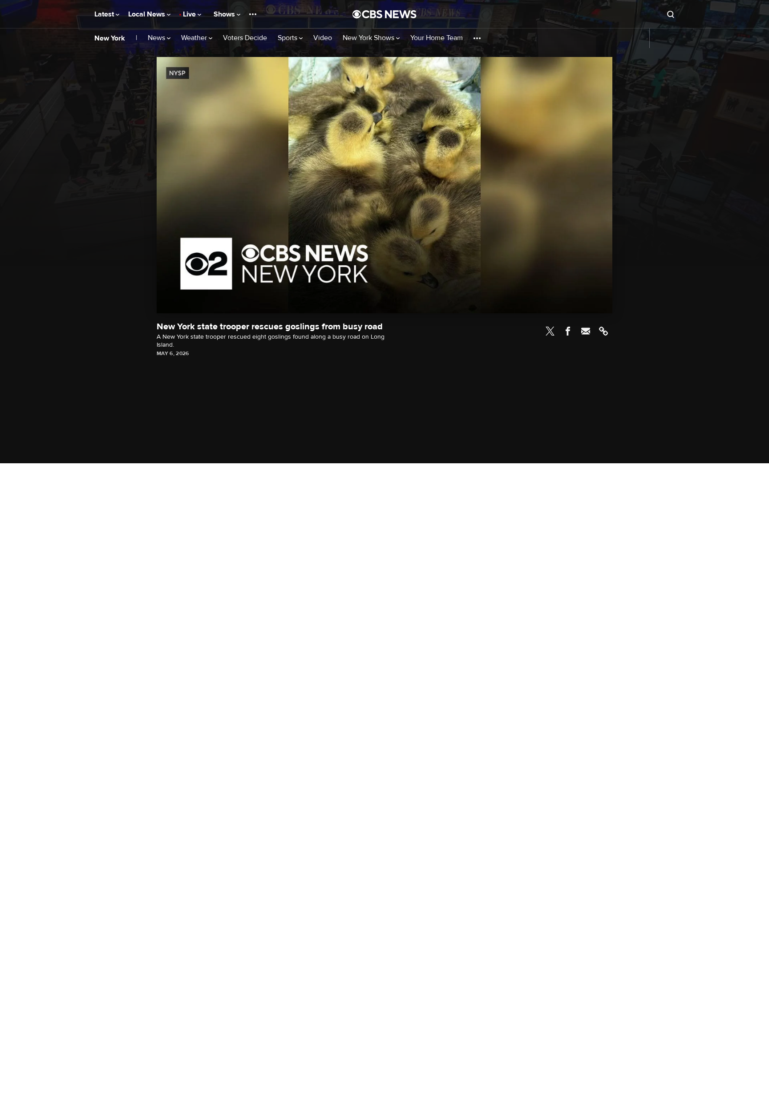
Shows (225, 14)
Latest (105, 14)
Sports (288, 38)
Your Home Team (436, 38)
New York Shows (369, 38)
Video (322, 38)
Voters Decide (245, 38)
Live (190, 14)
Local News (147, 14)
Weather (195, 38)
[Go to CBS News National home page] (384, 14)
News (157, 38)
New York (109, 38)
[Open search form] (671, 14)
